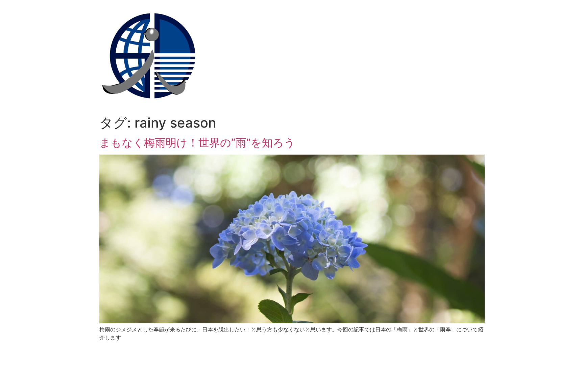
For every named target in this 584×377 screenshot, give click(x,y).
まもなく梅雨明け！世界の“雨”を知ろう (197, 142)
